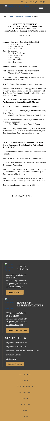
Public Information (15, 364)
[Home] (17, 8)
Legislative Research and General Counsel (22, 351)
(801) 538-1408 (21, 284)
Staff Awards (11, 359)
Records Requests (25, 374)
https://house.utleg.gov (14, 325)
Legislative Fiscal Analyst (16, 347)
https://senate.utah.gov (14, 286)
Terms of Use (25, 404)
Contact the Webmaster (25, 386)
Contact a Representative (17, 330)
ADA (25, 410)
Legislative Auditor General (16, 342)
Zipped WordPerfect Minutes (20, 16)
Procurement (25, 380)
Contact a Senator (15, 292)
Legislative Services (13, 355)
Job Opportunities (25, 392)
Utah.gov (25, 416)
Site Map (25, 398)
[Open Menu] (41, 7)
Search (23, 1)
